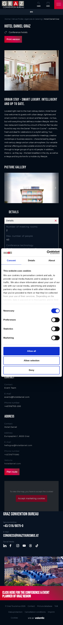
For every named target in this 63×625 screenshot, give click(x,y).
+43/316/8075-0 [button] (13, 526)
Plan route (12, 471)
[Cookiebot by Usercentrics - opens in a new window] (47, 252)
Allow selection (31, 360)
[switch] (55, 319)
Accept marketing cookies (31, 498)
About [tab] (51, 260)
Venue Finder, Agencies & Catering (27, 19)
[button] (5, 546)
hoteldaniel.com (12, 463)
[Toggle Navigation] (58, 4)
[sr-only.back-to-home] (13, 4)
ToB (56, 606)
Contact (31, 606)
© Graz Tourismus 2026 (15, 606)
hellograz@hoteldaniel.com (18, 445)
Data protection (15, 612)
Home (7, 19)
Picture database (44, 606)
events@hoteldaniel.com (17, 397)
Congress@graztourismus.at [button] (21, 535)
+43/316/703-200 (12, 406)
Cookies (14, 618)
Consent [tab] (11, 260)
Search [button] (38, 6)
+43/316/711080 (11, 454)
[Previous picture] (8, 188)
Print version (13, 39)
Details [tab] (31, 260)
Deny (31, 370)
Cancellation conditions (35, 612)
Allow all (31, 351)
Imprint (51, 612)
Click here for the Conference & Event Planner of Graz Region (25, 594)
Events (48, 6)
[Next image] (55, 188)
